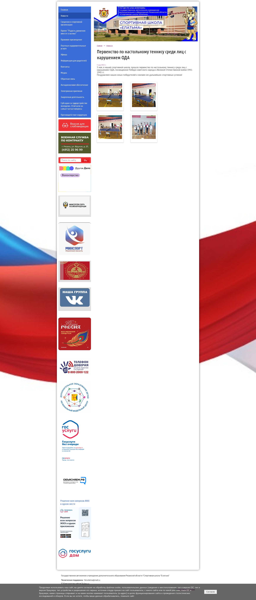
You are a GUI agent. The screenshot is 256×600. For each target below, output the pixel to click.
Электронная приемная (71, 90)
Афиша (64, 54)
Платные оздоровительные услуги (73, 47)
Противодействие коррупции (74, 114)
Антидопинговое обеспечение (74, 84)
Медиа (64, 72)
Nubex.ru (85, 583)
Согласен (210, 592)
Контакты (65, 66)
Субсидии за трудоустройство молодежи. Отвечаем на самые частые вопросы (74, 106)
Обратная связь (68, 78)
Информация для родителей (74, 60)
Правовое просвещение (71, 39)
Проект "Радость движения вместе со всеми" (73, 32)
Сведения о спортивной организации (71, 23)
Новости (64, 15)
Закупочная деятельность (72, 97)
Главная (64, 9)
